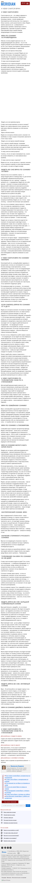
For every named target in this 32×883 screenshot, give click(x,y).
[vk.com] (2, 848)
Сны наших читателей (10, 802)
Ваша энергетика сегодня (10, 812)
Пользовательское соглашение (19, 877)
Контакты (9, 877)
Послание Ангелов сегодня (10, 820)
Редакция (4, 877)
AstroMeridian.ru (12, 851)
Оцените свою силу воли (9, 840)
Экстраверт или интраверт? (10, 838)
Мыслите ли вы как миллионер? (11, 835)
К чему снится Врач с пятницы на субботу (18, 794)
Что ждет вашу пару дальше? (11, 832)
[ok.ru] (8, 848)
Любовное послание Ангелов (10, 822)
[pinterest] (5, 848)
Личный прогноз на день (9, 814)
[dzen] (10, 848)
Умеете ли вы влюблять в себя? (11, 830)
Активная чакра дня (8, 817)
